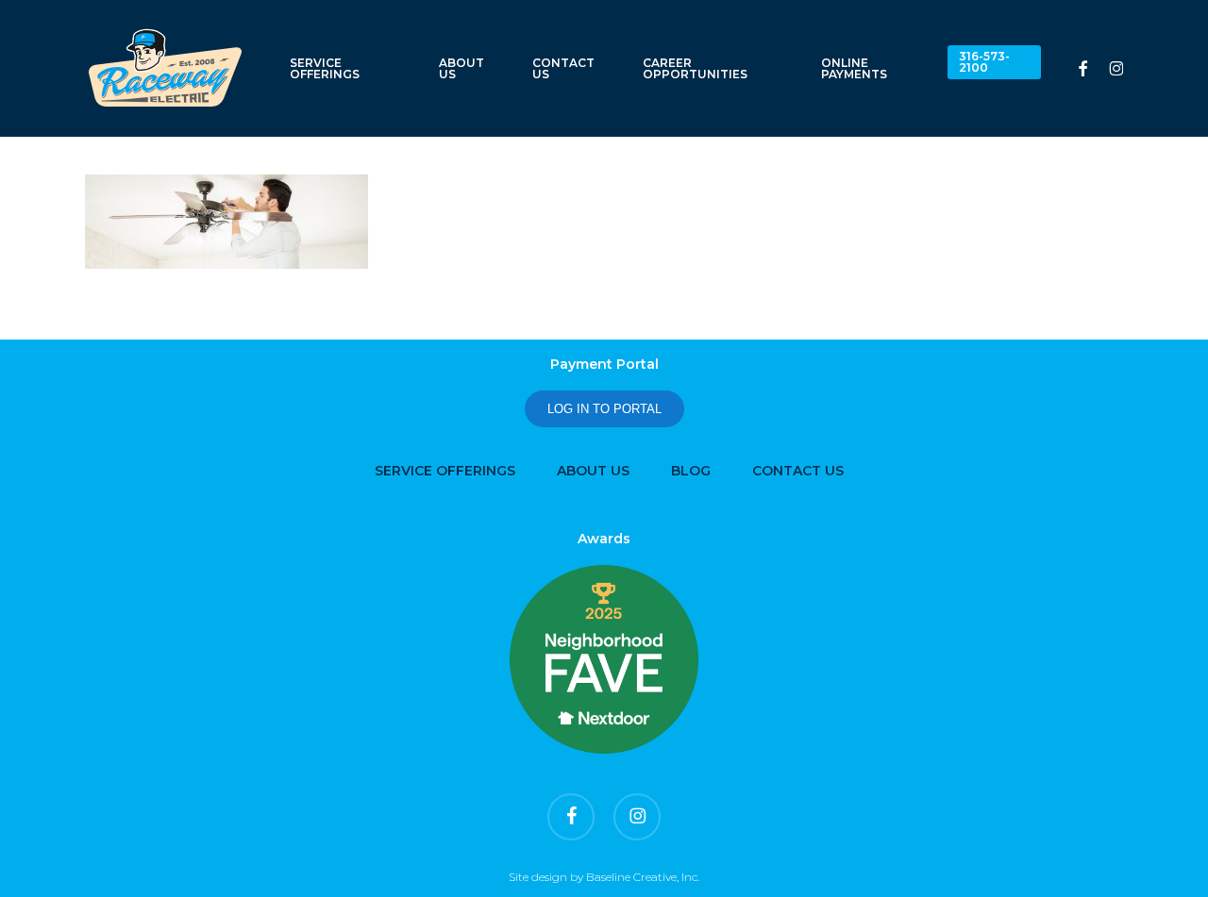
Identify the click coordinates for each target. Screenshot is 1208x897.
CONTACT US (798, 470)
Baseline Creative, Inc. (642, 877)
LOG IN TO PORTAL (604, 409)
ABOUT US (593, 470)
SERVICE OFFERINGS (445, 470)
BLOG (691, 470)
